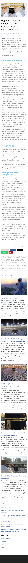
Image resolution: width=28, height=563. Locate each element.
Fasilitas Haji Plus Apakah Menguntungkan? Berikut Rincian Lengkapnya (11, 386)
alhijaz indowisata (7, 33)
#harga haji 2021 (10, 267)
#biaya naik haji (13, 264)
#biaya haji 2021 (21, 257)
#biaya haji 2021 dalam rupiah (10, 259)
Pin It (11, 252)
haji (2, 34)
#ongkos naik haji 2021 (15, 270)
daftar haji (16, 33)
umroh (2, 547)
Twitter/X (21, 250)
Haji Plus (4, 38)
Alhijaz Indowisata (15, 187)
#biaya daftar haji (11, 256)
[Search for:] (14, 503)
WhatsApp (5, 252)
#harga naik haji (10, 268)
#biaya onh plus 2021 (14, 265)
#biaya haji (11, 257)
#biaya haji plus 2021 (14, 260)
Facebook (13, 250)
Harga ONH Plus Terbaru (9, 298)
